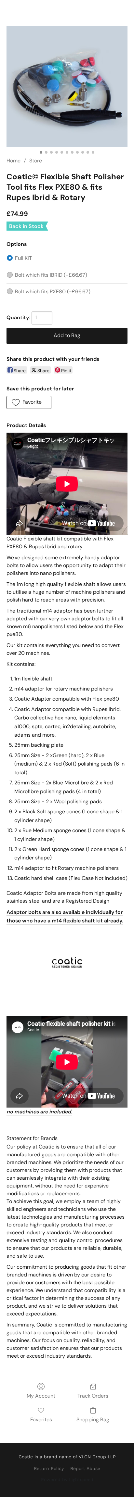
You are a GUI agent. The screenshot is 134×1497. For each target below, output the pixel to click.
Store (35, 160)
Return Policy (49, 1468)
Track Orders (92, 1395)
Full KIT (23, 258)
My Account (41, 1395)
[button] (29, 402)
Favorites (41, 1419)
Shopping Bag (92, 1419)
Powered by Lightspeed (67, 1479)
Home (13, 160)
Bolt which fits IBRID (51, 275)
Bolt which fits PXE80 (52, 291)
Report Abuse (85, 1468)
